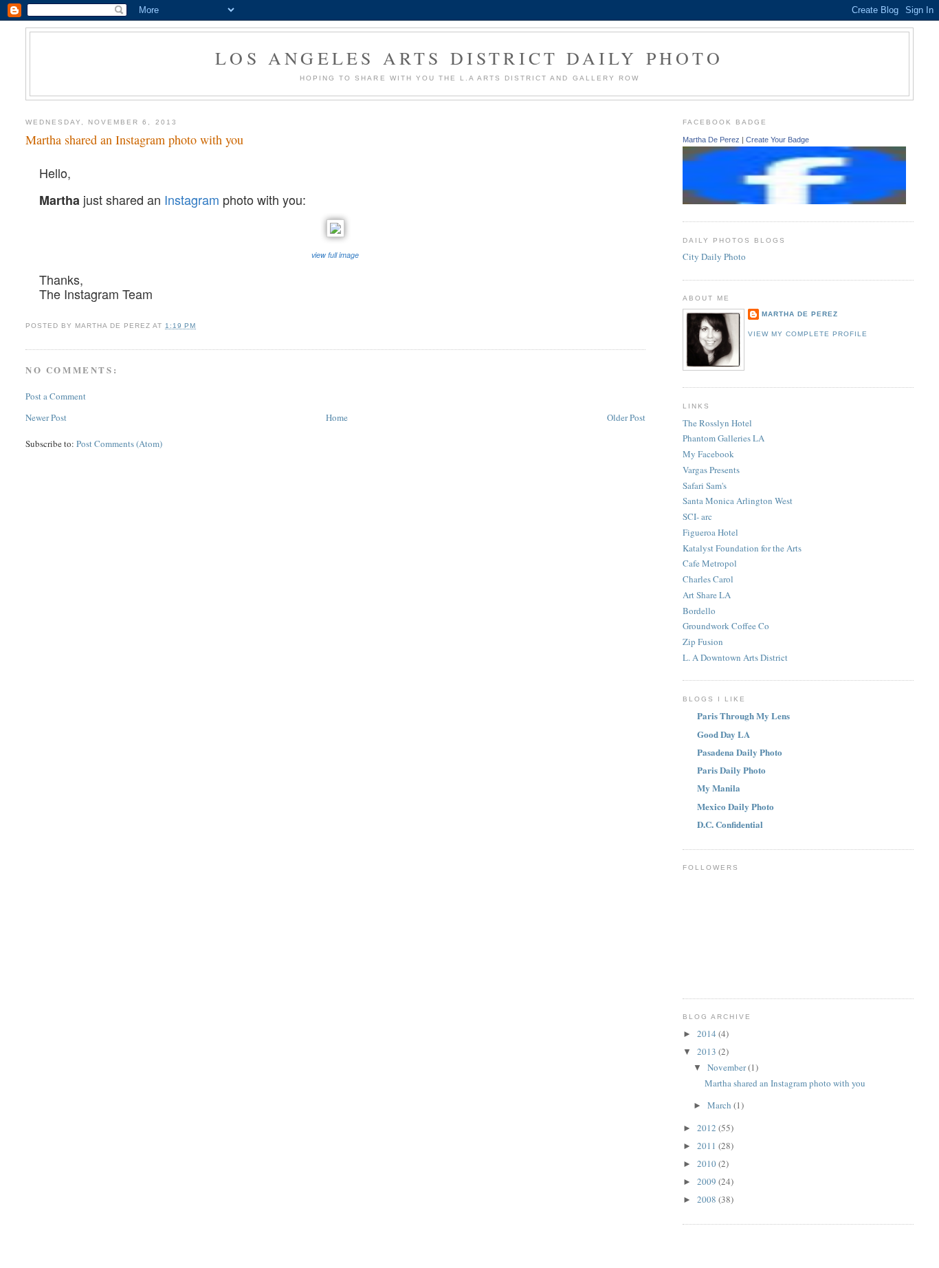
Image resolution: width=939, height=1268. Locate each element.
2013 (707, 1051)
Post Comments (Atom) (119, 443)
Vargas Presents (711, 469)
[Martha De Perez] (794, 201)
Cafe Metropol (710, 563)
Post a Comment (55, 396)
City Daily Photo (714, 256)
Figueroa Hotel (710, 532)
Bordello (699, 610)
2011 (707, 1145)
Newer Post (46, 417)
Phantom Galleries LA (723, 438)
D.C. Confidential (730, 824)
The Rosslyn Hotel (717, 423)
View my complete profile (808, 334)
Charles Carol (708, 579)
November (727, 1067)
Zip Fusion (703, 641)
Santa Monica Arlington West (738, 500)
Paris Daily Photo (731, 769)
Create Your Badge (777, 139)
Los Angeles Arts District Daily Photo (469, 57)
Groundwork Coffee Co (726, 626)
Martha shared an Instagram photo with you (785, 1083)
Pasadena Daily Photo (739, 751)
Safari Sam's (705, 485)
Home (337, 417)
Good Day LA (723, 734)
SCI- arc (697, 516)
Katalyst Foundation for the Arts (742, 548)
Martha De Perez (711, 139)
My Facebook (708, 454)
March (720, 1105)
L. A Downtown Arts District (735, 657)
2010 (707, 1163)
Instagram (191, 199)
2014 (707, 1033)
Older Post (626, 417)
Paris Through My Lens (743, 715)
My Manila (718, 787)
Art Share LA (707, 595)
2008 (707, 1199)
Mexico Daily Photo (735, 806)
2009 (707, 1181)
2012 (707, 1128)
